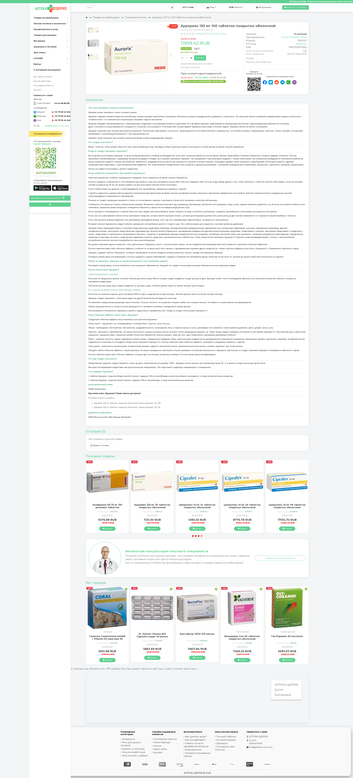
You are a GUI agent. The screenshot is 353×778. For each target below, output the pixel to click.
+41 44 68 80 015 (61, 103)
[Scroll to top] (49, 204)
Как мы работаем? (195, 740)
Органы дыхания (243, 632)
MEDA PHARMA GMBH (294, 37)
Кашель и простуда (133, 749)
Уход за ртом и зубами (135, 755)
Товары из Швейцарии (46, 18)
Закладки (222, 743)
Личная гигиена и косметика (50, 23)
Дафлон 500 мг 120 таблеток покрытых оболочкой (287, 635)
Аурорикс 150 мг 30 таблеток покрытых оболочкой (287, 506)
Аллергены (128, 739)
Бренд (37, 64)
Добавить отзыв (99, 445)
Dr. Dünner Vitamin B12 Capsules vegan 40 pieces (107, 635)
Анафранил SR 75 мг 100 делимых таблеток (242, 506)
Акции (157, 746)
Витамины (39, 41)
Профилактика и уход (46, 29)
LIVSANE (38, 58)
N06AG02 (301, 44)
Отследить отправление (48, 133)
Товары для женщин (45, 35)
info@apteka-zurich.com (56, 126)
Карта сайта (160, 749)
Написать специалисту (279, 558)
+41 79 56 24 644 (62, 112)
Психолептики (198, 632)
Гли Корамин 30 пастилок (242, 636)
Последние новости (44, 85)
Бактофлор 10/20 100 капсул (152, 634)
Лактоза (250, 62)
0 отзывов (200, 33)
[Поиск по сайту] (172, 7)
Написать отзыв (217, 33)
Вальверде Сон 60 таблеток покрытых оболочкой (197, 637)
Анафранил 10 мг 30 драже (152, 505)
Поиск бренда (161, 742)
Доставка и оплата (43, 77)
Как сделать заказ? (196, 736)
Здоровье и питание (45, 46)
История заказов (226, 740)
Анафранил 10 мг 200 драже (107, 505)
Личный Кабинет (226, 736)
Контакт (38, 90)
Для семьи (40, 52)
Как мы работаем (42, 81)
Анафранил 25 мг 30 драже (197, 505)
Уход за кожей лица (133, 752)
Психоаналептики (135, 17)
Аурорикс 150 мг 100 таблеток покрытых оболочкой (181, 17)
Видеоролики (193, 749)
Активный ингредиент (48, 70)
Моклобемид (263, 62)
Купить (200, 57)
